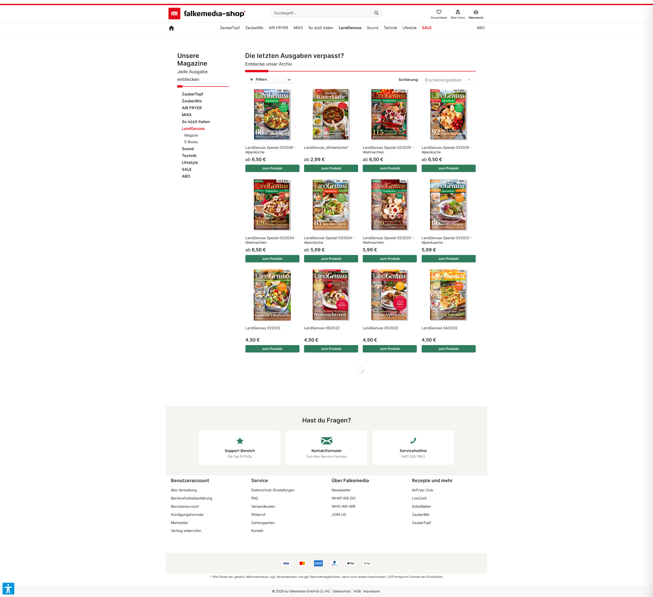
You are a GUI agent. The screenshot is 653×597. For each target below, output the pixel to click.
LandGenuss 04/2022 (439, 328)
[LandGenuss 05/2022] (390, 295)
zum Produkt (272, 168)
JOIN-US (339, 514)
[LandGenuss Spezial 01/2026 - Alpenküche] (272, 115)
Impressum (371, 591)
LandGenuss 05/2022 (380, 328)
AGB (357, 591)
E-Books (191, 142)
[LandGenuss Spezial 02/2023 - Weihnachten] (390, 205)
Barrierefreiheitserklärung (191, 498)
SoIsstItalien (421, 506)
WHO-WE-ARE (344, 506)
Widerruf (258, 514)
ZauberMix (192, 101)
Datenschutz (342, 591)
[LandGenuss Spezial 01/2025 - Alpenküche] (449, 115)
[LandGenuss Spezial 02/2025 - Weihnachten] (390, 115)
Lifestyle (190, 162)
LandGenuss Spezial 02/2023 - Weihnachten (388, 240)
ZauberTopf (192, 94)
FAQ (254, 498)
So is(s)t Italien (196, 121)
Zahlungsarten (263, 522)
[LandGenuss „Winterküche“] (331, 115)
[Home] (171, 28)
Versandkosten (263, 506)
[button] (8, 588)
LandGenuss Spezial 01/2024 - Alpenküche (329, 240)
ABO (186, 176)
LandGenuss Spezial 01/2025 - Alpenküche (447, 149)
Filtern (261, 79)
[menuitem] (326, 13)
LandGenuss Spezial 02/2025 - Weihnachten (388, 149)
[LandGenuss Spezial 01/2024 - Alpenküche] (331, 205)
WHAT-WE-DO (344, 498)
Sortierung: (409, 79)
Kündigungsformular (187, 514)
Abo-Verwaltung (184, 490)
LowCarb (419, 498)
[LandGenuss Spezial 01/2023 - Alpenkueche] (449, 205)
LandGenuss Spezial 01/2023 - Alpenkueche (447, 240)
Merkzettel (179, 522)
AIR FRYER (192, 107)
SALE (187, 169)
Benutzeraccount (185, 506)
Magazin (191, 135)
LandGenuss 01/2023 (262, 328)
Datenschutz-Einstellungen (273, 490)
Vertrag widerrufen (186, 530)
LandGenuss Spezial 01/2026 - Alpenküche (270, 149)
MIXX (187, 114)
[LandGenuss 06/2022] (331, 295)
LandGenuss (193, 128)
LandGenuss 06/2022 (322, 328)
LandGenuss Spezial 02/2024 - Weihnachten (270, 240)
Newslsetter (341, 490)
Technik (189, 155)
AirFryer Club (422, 490)
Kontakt (257, 530)
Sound (188, 148)
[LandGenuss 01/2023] (272, 295)
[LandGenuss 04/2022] (449, 295)
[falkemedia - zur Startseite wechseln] (206, 14)
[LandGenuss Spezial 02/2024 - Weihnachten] (272, 205)
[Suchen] (376, 13)
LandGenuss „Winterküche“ (326, 147)
